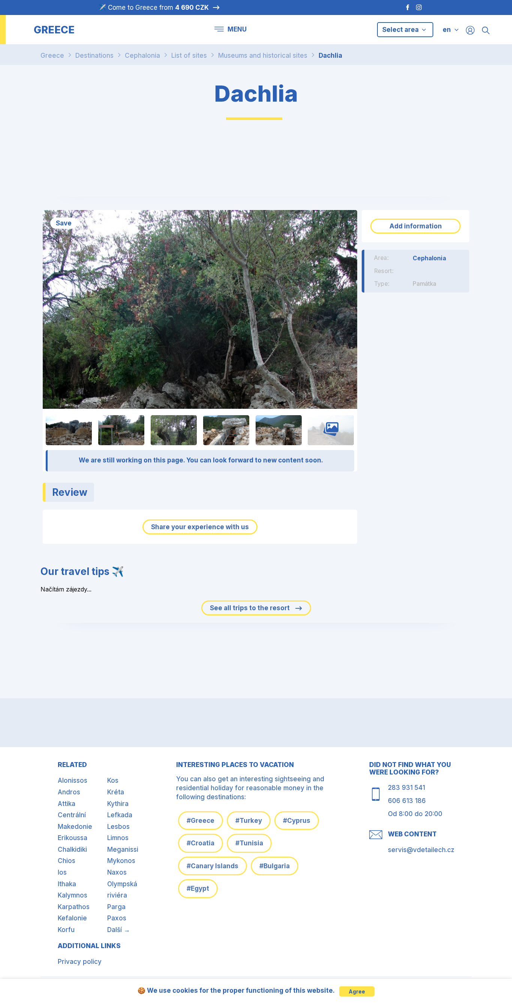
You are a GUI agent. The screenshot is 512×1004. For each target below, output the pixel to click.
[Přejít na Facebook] (404, 7)
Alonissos (72, 780)
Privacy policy (80, 961)
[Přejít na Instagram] (419, 7)
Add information (415, 226)
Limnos (118, 838)
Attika (66, 803)
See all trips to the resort (250, 608)
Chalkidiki (72, 849)
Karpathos (74, 907)
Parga (116, 907)
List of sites (189, 55)
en (447, 29)
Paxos (116, 918)
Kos (112, 780)
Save (64, 223)
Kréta (115, 792)
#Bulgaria (274, 866)
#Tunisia (249, 843)
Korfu (66, 929)
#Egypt (198, 888)
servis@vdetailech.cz (421, 850)
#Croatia (200, 843)
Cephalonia (142, 55)
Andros (69, 792)
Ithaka (67, 884)
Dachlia (330, 55)
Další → (118, 929)
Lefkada (119, 815)
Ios (62, 872)
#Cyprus (296, 820)
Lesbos (118, 826)
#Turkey (248, 820)
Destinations (94, 55)
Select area (401, 29)
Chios (66, 860)
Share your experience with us (200, 527)
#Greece (200, 820)
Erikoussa (72, 838)
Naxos (117, 872)
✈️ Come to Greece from (153, 7)
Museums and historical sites (262, 55)
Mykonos (121, 860)
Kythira (118, 803)
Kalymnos (72, 895)
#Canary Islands (212, 866)
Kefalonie (72, 918)
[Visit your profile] (470, 30)
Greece (52, 55)
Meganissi (122, 849)
